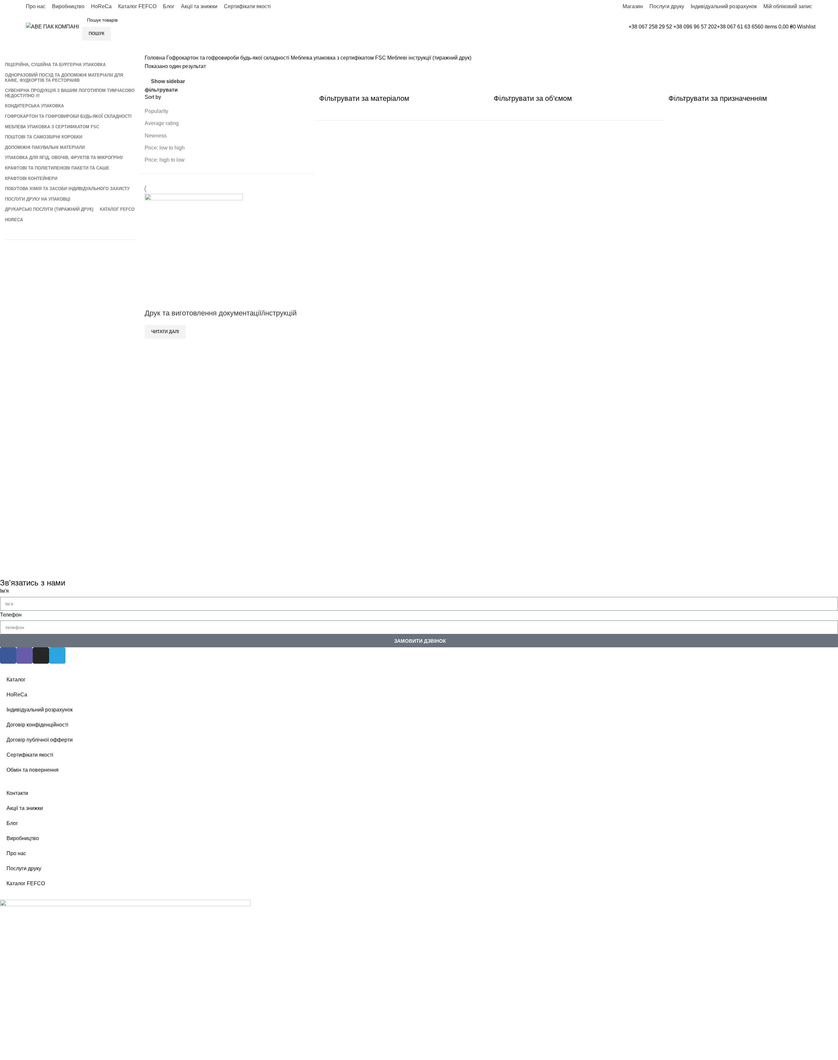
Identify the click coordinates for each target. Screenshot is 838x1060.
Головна (155, 58)
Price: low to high (165, 148)
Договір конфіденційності (37, 725)
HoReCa (17, 694)
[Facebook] (8, 655)
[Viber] (24, 655)
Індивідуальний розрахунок (40, 709)
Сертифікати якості (30, 755)
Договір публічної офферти (40, 740)
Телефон (11, 615)
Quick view (153, 300)
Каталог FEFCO (26, 883)
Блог (12, 823)
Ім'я (4, 591)
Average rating (162, 123)
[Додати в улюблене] (170, 300)
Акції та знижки (25, 808)
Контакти (17, 793)
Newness (156, 135)
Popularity (156, 111)
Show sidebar (168, 81)
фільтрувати (161, 90)
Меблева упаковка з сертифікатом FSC (339, 58)
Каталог (16, 679)
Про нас (16, 853)
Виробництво (23, 838)
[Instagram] (41, 655)
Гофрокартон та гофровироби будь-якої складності (228, 58)
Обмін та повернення (33, 770)
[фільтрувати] (8, 1049)
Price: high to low (165, 160)
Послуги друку (24, 868)
